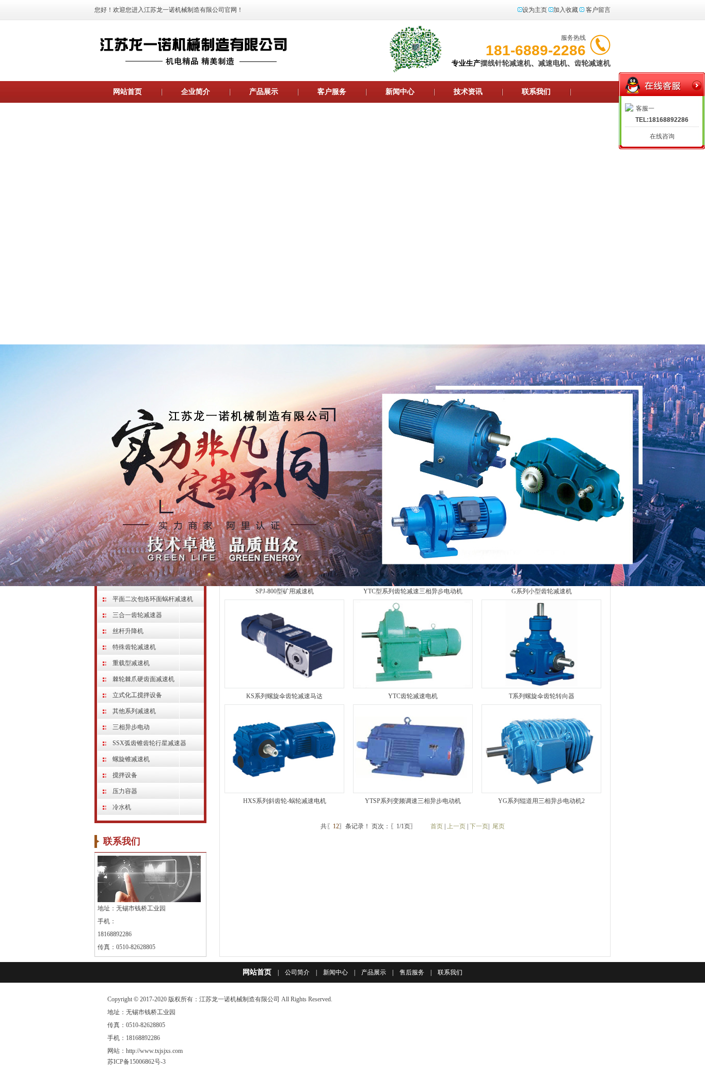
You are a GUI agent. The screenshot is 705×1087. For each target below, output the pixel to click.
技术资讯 (468, 92)
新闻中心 (400, 92)
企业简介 (195, 92)
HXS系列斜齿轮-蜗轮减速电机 (284, 801)
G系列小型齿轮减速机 (541, 591)
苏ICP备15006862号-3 (136, 1061)
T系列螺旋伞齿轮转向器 (541, 696)
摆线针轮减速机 (505, 63)
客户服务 (331, 92)
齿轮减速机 (592, 63)
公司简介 (297, 972)
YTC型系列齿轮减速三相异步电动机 (412, 591)
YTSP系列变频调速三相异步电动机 (413, 801)
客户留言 (598, 9)
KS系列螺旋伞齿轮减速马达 (284, 696)
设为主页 (534, 9)
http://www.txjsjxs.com (154, 1050)
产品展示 (263, 92)
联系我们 (536, 92)
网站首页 (127, 92)
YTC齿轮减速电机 (413, 696)
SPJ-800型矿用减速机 (284, 591)
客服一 (645, 108)
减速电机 (552, 63)
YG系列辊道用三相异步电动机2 (541, 801)
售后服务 (411, 972)
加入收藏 (565, 9)
